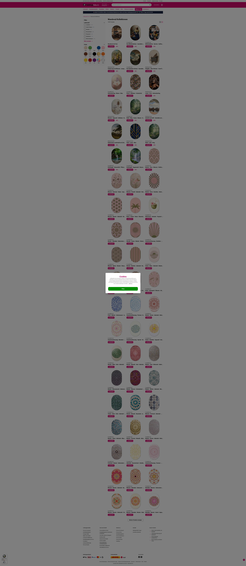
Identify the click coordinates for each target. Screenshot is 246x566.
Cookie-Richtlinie (125, 282)
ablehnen (130, 283)
